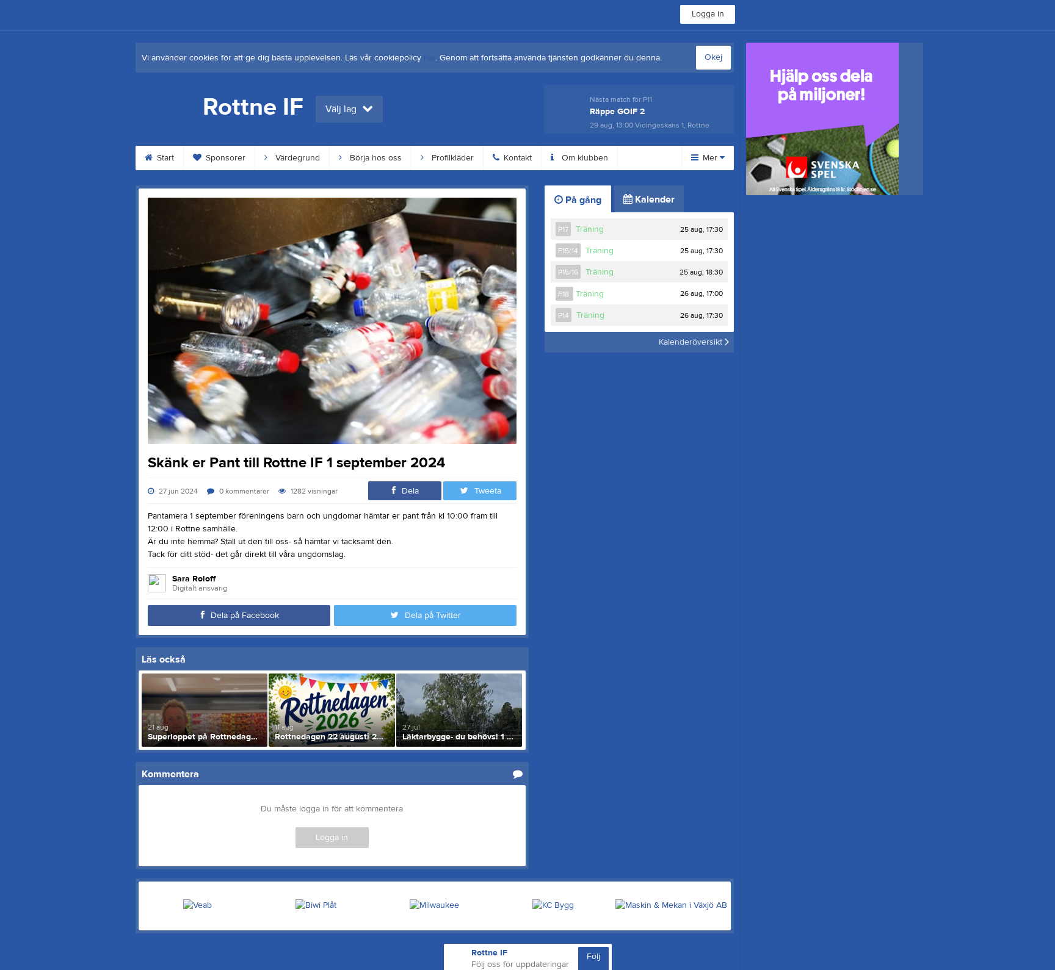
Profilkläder (451, 158)
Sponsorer (224, 158)
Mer (710, 158)
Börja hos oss (374, 158)
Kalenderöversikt (692, 342)
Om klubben (583, 158)
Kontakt (516, 158)
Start (164, 158)
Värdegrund (296, 158)
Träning (590, 229)
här (429, 57)
